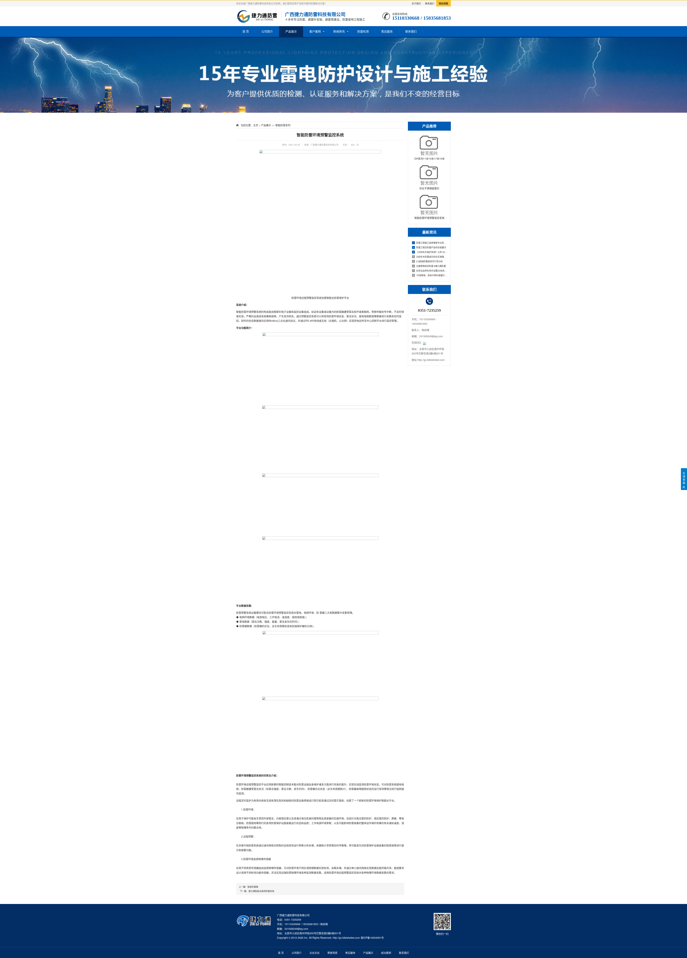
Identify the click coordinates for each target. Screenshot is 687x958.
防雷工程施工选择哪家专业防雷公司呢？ (430, 242)
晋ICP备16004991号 (372, 937)
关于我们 (416, 3)
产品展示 (291, 31)
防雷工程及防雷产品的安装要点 (429, 247)
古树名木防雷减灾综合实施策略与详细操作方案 (430, 256)
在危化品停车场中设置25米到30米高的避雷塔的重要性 (430, 270)
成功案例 (386, 952)
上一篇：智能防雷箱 (248, 886)
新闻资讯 (339, 31)
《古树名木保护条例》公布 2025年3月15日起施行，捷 (430, 251)
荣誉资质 (332, 952)
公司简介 (267, 31)
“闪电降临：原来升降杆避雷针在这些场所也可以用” (430, 275)
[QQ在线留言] (424, 342)
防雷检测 (363, 31)
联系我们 (429, 3)
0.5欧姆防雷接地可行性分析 (428, 261)
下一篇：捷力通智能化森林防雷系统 (256, 891)
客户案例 (315, 31)
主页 (255, 125)
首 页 (245, 31)
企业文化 (315, 952)
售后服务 (387, 31)
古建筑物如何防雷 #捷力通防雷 (429, 265)
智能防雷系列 (282, 125)
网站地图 (443, 3)
